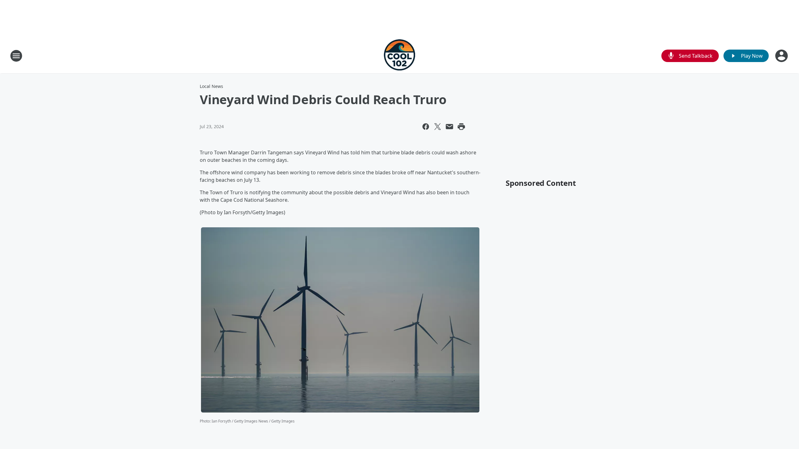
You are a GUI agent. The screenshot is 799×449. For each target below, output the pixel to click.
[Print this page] (461, 126)
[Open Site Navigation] (16, 56)
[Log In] (782, 56)
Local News (211, 86)
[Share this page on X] (437, 126)
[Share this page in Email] (449, 126)
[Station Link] (399, 55)
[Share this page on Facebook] (425, 126)
